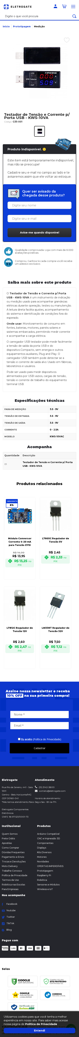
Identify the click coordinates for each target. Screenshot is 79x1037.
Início (6, 26)
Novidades (43, 861)
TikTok (10, 923)
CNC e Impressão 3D (48, 838)
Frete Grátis (8, 838)
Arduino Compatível (48, 833)
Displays (41, 847)
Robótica (42, 880)
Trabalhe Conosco (12, 870)
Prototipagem (22, 26)
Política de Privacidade (14, 875)
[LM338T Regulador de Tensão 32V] (55, 622)
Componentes (45, 843)
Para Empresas (10, 889)
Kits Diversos (44, 852)
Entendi (39, 1030)
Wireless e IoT (45, 889)
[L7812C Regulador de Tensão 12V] (19, 622)
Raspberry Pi (44, 875)
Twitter (10, 916)
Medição (39, 26)
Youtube (11, 910)
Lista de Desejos (63, 48)
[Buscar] (74, 16)
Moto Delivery (10, 866)
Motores (41, 857)
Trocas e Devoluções (14, 861)
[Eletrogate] (19, 6)
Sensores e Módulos (48, 884)
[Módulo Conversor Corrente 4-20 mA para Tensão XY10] (19, 533)
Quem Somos (9, 833)
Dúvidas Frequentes (13, 852)
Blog (9, 929)
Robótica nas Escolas (13, 884)
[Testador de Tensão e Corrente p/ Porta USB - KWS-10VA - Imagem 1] (39, 131)
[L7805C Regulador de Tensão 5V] (55, 533)
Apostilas (7, 843)
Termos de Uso (10, 880)
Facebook (11, 904)
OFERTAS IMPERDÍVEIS (50, 866)
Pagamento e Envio (13, 857)
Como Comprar (10, 847)
